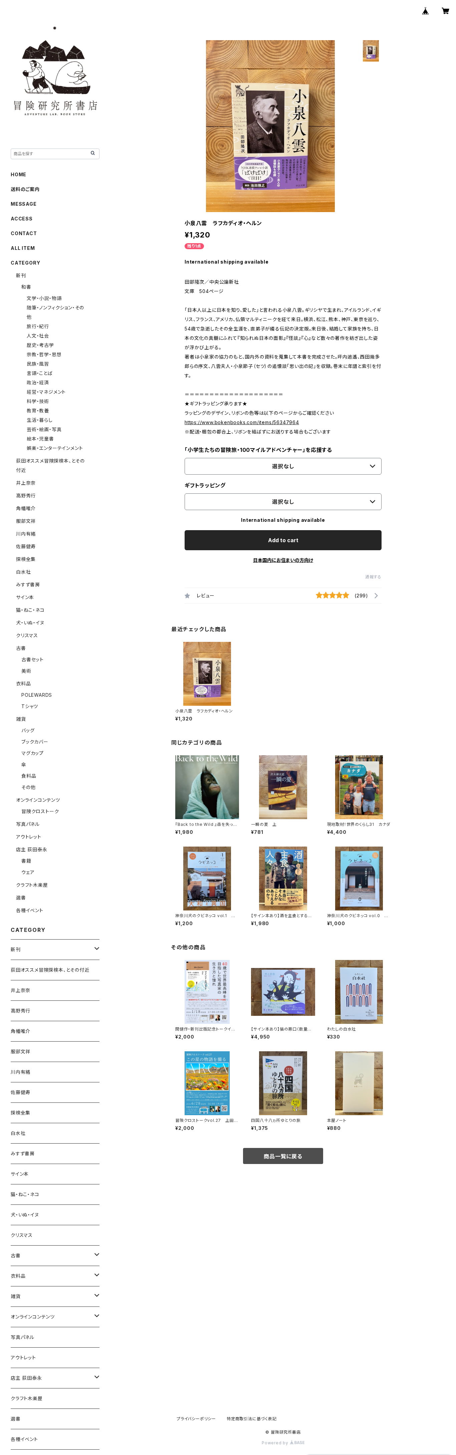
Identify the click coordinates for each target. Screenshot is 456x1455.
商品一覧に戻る (283, 1156)
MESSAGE (24, 204)
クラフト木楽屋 (32, 885)
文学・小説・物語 (44, 298)
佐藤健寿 (26, 546)
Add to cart (283, 540)
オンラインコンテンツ (38, 800)
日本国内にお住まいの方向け (283, 560)
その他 (28, 787)
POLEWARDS (36, 695)
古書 (21, 648)
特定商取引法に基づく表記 (252, 1418)
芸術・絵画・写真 (44, 429)
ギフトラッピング (205, 485)
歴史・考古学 (40, 345)
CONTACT (24, 233)
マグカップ (32, 753)
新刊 (21, 275)
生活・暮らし (40, 420)
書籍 (26, 861)
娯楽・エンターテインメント (55, 448)
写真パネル (28, 824)
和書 (26, 287)
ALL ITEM (23, 248)
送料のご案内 (25, 189)
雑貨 (21, 719)
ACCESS (22, 218)
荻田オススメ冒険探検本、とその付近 (50, 970)
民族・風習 (38, 364)
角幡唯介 (26, 508)
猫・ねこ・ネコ (30, 610)
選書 (21, 897)
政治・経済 (38, 382)
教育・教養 (38, 410)
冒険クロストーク (40, 811)
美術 (26, 671)
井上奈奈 (26, 483)
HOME (18, 174)
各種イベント (29, 910)
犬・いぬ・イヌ (30, 622)
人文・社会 (38, 335)
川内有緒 (26, 534)
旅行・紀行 (38, 326)
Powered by (276, 1442)
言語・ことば (40, 373)
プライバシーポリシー (196, 1418)
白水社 (23, 572)
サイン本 (25, 597)
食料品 (28, 776)
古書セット (32, 659)
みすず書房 (28, 584)
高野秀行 (26, 495)
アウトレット (28, 837)
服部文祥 (26, 521)
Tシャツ (29, 706)
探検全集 (26, 559)
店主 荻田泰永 (31, 849)
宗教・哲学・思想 (44, 354)
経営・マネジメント (46, 392)
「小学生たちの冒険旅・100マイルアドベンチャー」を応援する (258, 450)
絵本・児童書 (40, 439)
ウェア (27, 872)
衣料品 (23, 683)
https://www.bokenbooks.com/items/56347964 (242, 422)
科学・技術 (38, 401)
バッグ (27, 730)
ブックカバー (34, 742)
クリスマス (27, 635)
